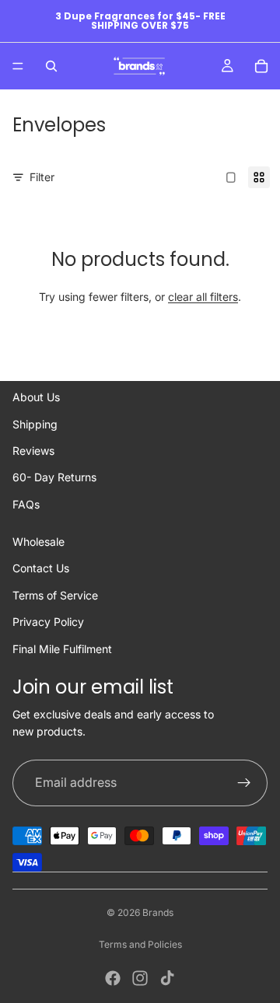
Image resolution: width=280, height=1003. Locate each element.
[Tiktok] (167, 978)
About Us (36, 397)
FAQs (26, 504)
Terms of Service (55, 595)
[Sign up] (244, 783)
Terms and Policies (140, 944)
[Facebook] (112, 978)
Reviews (33, 450)
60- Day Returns (54, 477)
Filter (42, 176)
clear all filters (203, 296)
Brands (157, 912)
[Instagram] (140, 978)
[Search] (51, 66)
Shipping (35, 424)
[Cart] (261, 66)
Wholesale (38, 541)
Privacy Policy (48, 621)
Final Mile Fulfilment (62, 648)
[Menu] (18, 66)
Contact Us (40, 568)
